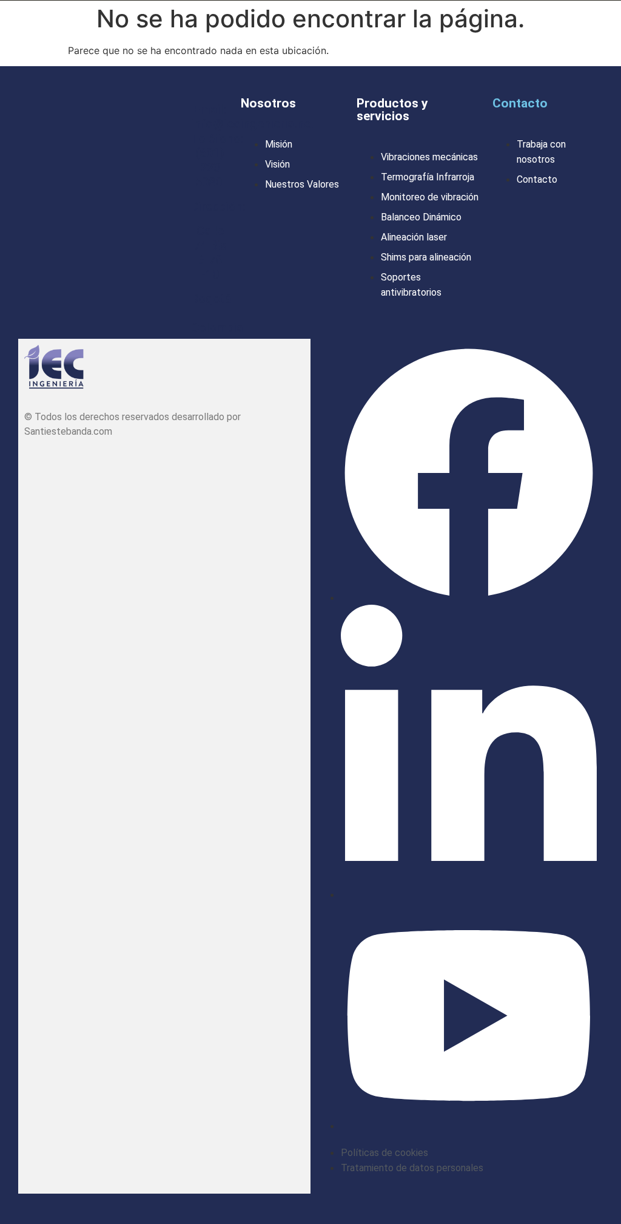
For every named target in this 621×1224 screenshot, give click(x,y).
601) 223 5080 (210, 167)
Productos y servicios (392, 109)
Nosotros (268, 103)
